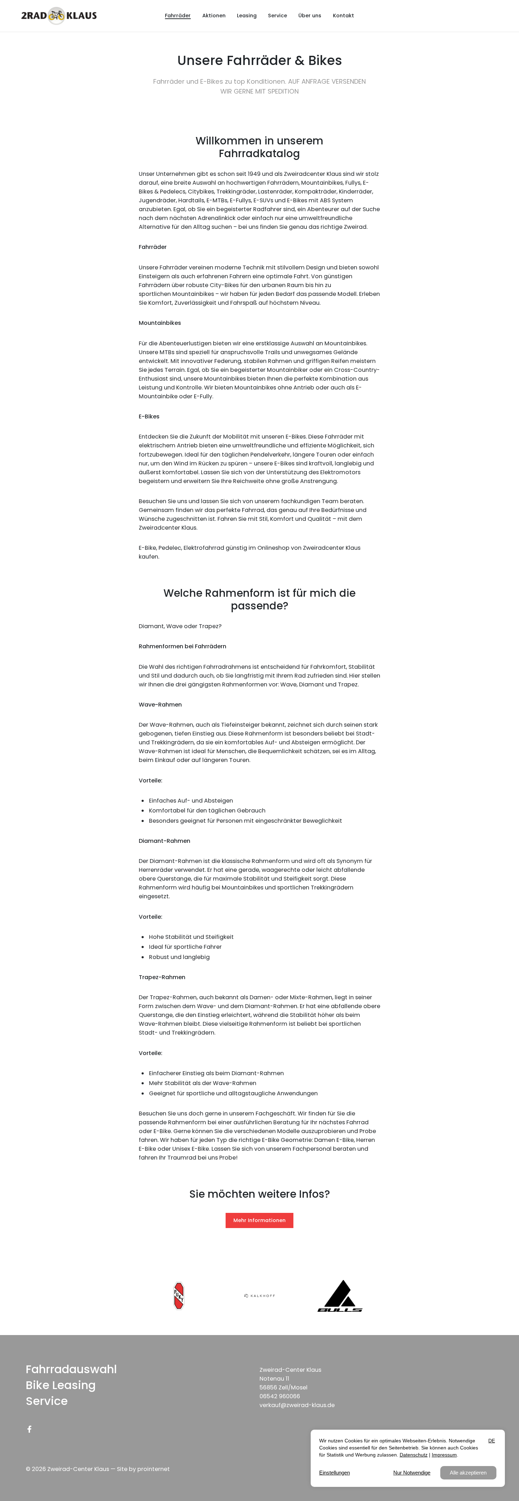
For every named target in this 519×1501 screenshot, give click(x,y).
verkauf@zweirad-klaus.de (297, 1405)
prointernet (153, 1469)
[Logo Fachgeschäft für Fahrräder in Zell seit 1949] (59, 16)
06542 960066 (280, 1396)
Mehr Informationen (259, 1220)
